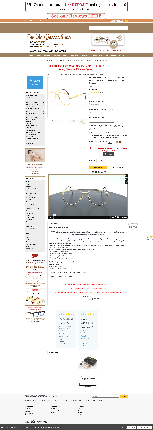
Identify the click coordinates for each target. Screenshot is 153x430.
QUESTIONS (74, 55)
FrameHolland (30, 213)
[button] (76, 6)
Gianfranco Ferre (31, 231)
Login (113, 21)
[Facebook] (90, 172)
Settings (122, 427)
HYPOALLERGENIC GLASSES (31, 120)
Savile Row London (31, 229)
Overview (54, 223)
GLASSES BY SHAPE (31, 107)
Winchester (29, 186)
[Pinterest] (105, 172)
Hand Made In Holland (32, 209)
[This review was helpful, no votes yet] (68, 343)
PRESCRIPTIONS (97, 55)
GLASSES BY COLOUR (32, 104)
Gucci (27, 233)
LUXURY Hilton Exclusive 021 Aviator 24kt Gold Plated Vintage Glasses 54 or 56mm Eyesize (82, 74)
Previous (49, 96)
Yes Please (95, 129)
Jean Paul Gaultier (31, 189)
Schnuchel (29, 191)
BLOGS (113, 55)
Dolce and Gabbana (31, 244)
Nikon (27, 235)
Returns (53, 412)
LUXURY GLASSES (31, 134)
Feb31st (28, 200)
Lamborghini (29, 215)
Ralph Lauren (30, 202)
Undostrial (29, 220)
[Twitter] (99, 172)
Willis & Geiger (30, 226)
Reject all (132, 427)
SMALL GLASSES (30, 130)
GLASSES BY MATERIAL (32, 109)
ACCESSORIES (30, 143)
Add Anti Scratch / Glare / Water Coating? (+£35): (107, 126)
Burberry (28, 222)
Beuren (28, 184)
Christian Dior (30, 217)
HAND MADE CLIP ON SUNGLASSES (32, 127)
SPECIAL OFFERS (30, 100)
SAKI (27, 240)
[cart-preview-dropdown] (126, 21)
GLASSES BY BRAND (31, 102)
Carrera (28, 224)
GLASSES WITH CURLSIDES (33, 132)
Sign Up (120, 21)
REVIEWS (57, 55)
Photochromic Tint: (98, 141)
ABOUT (38, 55)
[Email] (93, 172)
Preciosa (28, 195)
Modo (27, 246)
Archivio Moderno (31, 211)
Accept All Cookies (144, 427)
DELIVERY (85, 55)
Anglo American (30, 182)
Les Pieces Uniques (31, 193)
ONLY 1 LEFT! (29, 137)
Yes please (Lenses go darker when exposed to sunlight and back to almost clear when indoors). (109, 136)
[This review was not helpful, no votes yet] (71, 343)
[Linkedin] (102, 172)
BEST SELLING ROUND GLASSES (32, 140)
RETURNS (47, 55)
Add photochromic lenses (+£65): (102, 133)
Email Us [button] (108, 154)
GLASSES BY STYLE (31, 111)
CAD (39, 21)
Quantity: (92, 160)
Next (86, 96)
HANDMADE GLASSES (32, 117)
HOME (31, 55)
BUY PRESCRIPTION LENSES (31, 114)
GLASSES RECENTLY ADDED (31, 97)
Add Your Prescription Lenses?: (101, 109)
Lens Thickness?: (97, 118)
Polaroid (28, 237)
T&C (106, 55)
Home (48, 74)
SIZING (65, 55)
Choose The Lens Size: (97, 101)
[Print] (96, 172)
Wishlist (53, 408)
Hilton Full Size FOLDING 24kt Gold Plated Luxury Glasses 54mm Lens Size (87, 379)
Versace (28, 206)
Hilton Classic (30, 204)
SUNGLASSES (29, 124)
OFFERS (121, 55)
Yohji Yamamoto (31, 197)
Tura (27, 242)
